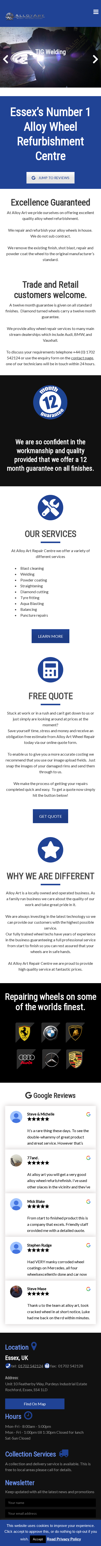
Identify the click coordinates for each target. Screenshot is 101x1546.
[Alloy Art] (25, 13)
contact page (82, 357)
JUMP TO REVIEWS (53, 178)
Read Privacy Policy (64, 1539)
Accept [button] (38, 1539)
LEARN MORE (50, 636)
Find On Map (35, 1403)
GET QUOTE (50, 816)
